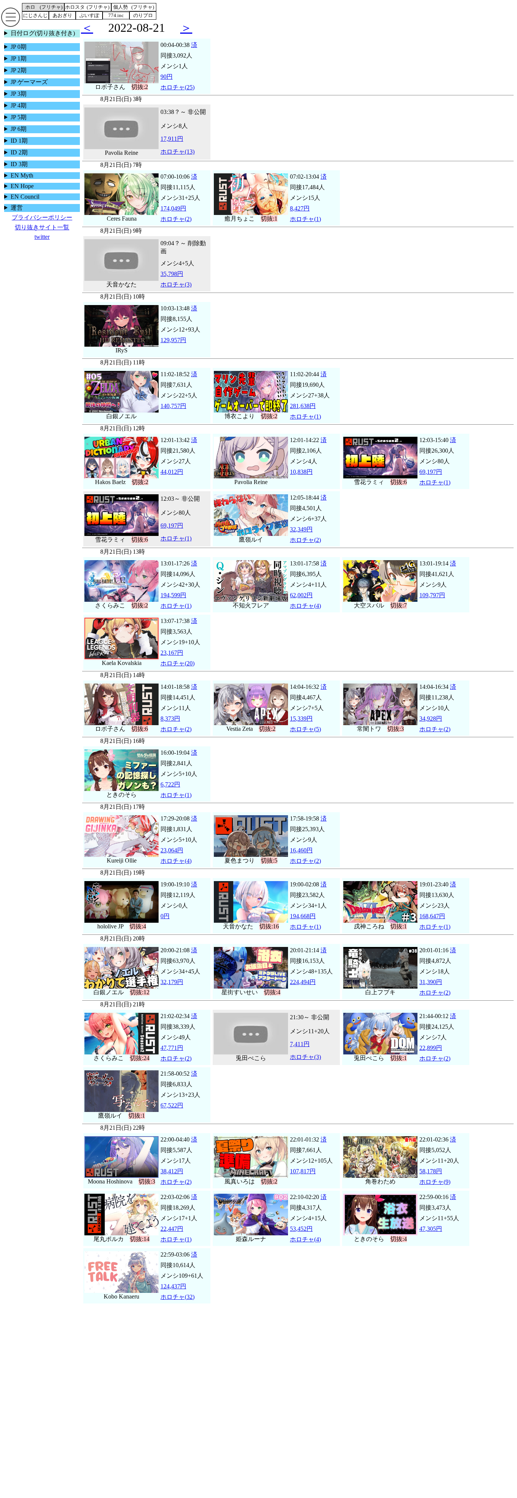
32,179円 (171, 990)
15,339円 (301, 727)
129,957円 (173, 348)
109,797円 (432, 603)
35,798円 (171, 282)
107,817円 (303, 1179)
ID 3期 (19, 164)
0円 (165, 924)
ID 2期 (19, 152)
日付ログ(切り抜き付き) (43, 33)
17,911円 (171, 147)
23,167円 (171, 661)
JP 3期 (18, 93)
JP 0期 (18, 47)
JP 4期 (18, 105)
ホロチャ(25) (177, 95)
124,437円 (173, 1294)
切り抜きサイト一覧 (42, 227)
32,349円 (301, 537)
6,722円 (170, 792)
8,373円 (170, 727)
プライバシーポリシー (42, 217)
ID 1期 (19, 140)
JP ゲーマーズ (29, 82)
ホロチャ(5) (305, 737)
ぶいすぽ (89, 15)
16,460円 (301, 858)
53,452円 (301, 1237)
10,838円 (301, 480)
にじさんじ (35, 15)
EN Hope (22, 186)
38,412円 (171, 1179)
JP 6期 (18, 129)
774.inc (116, 15)
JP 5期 (18, 117)
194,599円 (173, 603)
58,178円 (430, 1179)
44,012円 (171, 480)
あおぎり (62, 15)
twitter (42, 237)
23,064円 (171, 858)
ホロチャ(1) (305, 227)
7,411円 (300, 1052)
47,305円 (430, 1237)
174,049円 (173, 216)
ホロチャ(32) (177, 1305)
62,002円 (301, 603)
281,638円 (303, 414)
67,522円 (171, 1113)
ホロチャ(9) (434, 1190)
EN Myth (22, 175)
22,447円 (171, 1237)
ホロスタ (75, 7)
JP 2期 (18, 70)
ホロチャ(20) (177, 671)
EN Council (25, 196)
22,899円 (430, 1056)
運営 (17, 207)
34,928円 (430, 727)
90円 (166, 85)
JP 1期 (18, 58)
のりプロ (143, 15)
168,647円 (432, 924)
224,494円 (303, 990)
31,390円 (430, 990)
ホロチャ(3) (176, 293)
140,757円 (173, 414)
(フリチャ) (51, 7)
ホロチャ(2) (176, 227)
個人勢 (120, 7)
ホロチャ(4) (305, 614)
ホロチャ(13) (177, 160)
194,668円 (303, 924)
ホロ (30, 7)
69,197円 (430, 480)
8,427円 (300, 216)
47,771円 (171, 1056)
